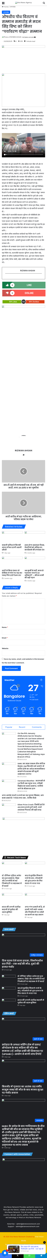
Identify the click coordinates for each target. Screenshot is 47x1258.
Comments (37, 727)
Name (5, 627)
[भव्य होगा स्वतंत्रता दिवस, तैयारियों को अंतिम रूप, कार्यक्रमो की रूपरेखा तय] (35, 537)
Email (5, 638)
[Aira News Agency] (23, 3)
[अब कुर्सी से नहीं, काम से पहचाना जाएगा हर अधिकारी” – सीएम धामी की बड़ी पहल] (35, 562)
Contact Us (37, 1245)
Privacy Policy (17, 1245)
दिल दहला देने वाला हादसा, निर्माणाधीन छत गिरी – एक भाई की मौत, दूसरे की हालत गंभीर (22, 963)
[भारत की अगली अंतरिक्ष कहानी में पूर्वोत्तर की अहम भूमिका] (12, 898)
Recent (22, 727)
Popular (8, 727)
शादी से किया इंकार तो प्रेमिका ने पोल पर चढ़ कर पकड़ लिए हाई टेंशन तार (12, 573)
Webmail (18, 1249)
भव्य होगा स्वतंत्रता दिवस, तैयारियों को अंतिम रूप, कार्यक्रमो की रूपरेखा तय (35, 547)
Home (6, 7)
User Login (27, 1249)
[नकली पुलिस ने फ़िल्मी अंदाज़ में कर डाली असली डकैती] (12, 537)
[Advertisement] (23, 402)
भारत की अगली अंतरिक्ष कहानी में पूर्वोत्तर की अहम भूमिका (11, 909)
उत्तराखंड (12, 7)
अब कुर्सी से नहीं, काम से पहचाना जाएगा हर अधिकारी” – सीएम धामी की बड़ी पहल (34, 574)
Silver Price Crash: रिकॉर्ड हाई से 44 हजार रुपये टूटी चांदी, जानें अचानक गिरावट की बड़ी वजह (31, 807)
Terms (7, 1245)
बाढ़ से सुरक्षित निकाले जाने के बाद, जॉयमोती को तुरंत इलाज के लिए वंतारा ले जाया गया (33, 879)
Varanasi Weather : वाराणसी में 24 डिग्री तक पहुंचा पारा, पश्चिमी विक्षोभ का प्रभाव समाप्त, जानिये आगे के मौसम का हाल (31, 785)
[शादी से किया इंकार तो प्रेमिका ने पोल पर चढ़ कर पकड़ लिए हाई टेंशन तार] (12, 562)
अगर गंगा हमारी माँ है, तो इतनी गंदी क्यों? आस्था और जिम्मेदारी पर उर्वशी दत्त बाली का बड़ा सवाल (35, 911)
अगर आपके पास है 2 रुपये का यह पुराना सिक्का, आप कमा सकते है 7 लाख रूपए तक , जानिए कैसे (23, 796)
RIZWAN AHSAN (28, 37)
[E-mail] (6, 277)
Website (5, 648)
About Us (27, 1245)
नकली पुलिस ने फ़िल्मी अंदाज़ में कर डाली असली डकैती (12, 547)
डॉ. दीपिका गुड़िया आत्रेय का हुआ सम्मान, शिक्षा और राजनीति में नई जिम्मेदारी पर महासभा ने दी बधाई (12, 880)
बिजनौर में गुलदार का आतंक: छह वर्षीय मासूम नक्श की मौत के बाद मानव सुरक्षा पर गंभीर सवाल (22, 1089)
